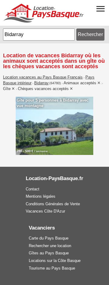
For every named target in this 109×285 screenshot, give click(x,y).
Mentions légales (40, 196)
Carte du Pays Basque (48, 238)
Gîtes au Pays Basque (49, 253)
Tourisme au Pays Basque (52, 268)
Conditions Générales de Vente (53, 204)
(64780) (55, 83)
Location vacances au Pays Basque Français (43, 77)
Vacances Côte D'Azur (45, 211)
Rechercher (90, 34)
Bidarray (41, 83)
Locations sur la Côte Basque (55, 260)
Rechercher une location (50, 245)
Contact (32, 189)
